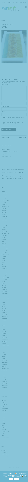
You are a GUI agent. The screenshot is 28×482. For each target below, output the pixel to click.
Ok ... (11, 479)
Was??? (17, 479)
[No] (26, 476)
